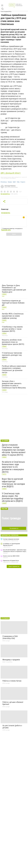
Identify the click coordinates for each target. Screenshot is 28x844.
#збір (18, 182)
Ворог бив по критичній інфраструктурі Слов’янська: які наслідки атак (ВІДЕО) (13, 483)
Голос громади (11, 518)
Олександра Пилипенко (10, 186)
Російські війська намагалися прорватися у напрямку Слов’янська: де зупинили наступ (14, 369)
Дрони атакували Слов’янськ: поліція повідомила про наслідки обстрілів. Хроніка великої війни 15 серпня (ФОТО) (13, 450)
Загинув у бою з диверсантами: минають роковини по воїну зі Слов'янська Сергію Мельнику (14, 384)
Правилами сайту (6, 230)
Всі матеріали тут (14, 528)
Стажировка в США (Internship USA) (10, 637)
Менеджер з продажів (11, 660)
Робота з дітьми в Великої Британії (12, 703)
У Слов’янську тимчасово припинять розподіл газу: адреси (12, 355)
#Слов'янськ (4, 182)
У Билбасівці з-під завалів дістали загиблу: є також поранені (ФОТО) (12, 329)
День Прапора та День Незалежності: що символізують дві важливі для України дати (14, 288)
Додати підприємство (14, 566)
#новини (10, 182)
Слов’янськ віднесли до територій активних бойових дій (13, 303)
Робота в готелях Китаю (11, 681)
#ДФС (14, 182)
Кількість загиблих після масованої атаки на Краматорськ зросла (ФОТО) (13, 342)
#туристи (22, 182)
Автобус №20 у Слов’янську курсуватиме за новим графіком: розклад (12, 316)
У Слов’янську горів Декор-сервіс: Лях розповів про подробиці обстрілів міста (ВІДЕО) (12, 497)
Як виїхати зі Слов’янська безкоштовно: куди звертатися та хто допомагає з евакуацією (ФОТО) (13, 467)
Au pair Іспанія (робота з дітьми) (12, 726)
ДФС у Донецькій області (11, 173)
